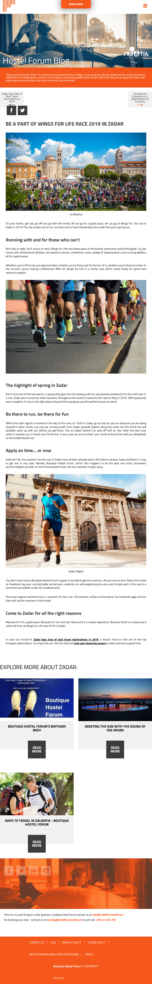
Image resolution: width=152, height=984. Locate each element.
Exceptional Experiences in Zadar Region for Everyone (140, 97)
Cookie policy (97, 942)
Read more (37, 749)
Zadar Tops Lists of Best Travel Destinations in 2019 (12, 97)
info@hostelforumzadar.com (107, 914)
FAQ (53, 942)
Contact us (36, 942)
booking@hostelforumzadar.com (64, 920)
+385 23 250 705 (105, 920)
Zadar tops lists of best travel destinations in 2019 (66, 639)
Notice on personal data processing (54, 954)
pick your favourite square (90, 643)
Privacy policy (71, 942)
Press (89, 954)
